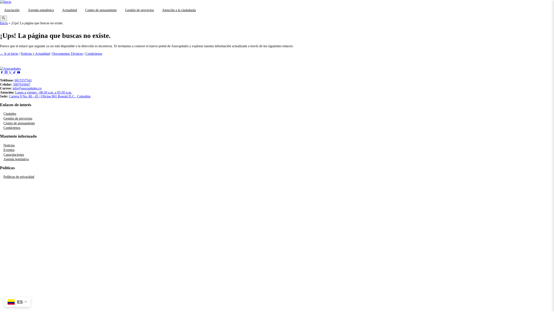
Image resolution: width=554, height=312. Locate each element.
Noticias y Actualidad (35, 53)
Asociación (11, 10)
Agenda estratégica (41, 10)
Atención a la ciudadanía (179, 10)
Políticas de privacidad (18, 177)
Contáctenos (93, 53)
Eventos (8, 150)
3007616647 (21, 84)
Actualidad (69, 10)
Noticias (9, 145)
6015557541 (23, 80)
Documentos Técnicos (67, 53)
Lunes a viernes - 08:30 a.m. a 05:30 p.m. (43, 92)
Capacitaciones (13, 154)
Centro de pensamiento (101, 10)
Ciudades (9, 113)
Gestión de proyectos (139, 10)
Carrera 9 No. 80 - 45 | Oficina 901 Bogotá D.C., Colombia (49, 96)
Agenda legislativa (16, 159)
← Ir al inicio (9, 53)
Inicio (4, 23)
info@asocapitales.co (27, 88)
